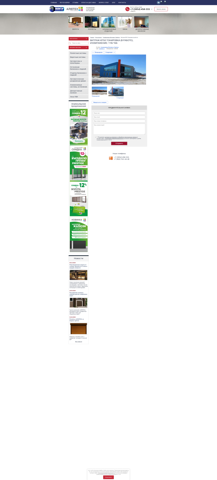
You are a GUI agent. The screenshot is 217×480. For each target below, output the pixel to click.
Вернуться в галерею (99, 102)
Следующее (109, 52)
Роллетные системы (78, 53)
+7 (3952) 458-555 (140, 9)
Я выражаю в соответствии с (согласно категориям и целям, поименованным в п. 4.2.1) (119, 138)
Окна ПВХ (74, 97)
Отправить (119, 143)
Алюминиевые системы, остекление (78, 86)
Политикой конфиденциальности (114, 138)
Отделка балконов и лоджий (78, 74)
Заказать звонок (161, 9)
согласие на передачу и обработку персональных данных (121, 137)
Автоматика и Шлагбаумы (76, 62)
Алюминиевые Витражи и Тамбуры (111, 37)
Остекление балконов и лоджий (78, 68)
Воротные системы (77, 57)
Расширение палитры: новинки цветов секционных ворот (78, 294)
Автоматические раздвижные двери (78, 80)
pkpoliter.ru (102, 48)
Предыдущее (99, 52)
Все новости (78, 341)
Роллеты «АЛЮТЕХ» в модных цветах (77, 319)
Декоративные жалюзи (76, 92)
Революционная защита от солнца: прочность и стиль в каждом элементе (78, 266)
